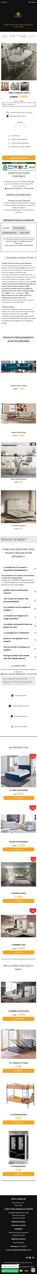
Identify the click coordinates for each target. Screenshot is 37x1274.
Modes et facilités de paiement (18, 1232)
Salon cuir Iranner (18, 842)
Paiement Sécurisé (18, 1235)
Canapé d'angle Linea (18, 432)
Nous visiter (18, 1205)
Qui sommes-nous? (18, 1202)
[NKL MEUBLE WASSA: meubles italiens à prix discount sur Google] (33, 1258)
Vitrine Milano (18, 1166)
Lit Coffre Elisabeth (18, 525)
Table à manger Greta (19, 93)
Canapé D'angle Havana (18, 385)
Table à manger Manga (19, 479)
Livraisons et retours (18, 1218)
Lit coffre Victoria (18, 1063)
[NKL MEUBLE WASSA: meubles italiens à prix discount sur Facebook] (30, 1258)
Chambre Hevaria (18, 893)
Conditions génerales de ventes (18, 1212)
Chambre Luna (18, 945)
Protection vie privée (18, 1215)
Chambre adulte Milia (18, 1011)
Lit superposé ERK (18, 1115)
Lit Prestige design (18, 790)
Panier (33, 2)
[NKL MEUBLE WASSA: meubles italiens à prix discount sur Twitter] (27, 1258)
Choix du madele (19, 101)
